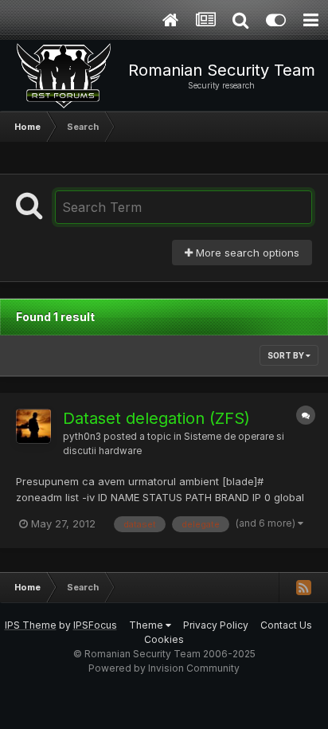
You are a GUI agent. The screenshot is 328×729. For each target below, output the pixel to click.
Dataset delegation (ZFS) (156, 418)
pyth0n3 (82, 436)
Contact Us (286, 625)
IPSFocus (95, 625)
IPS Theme (31, 625)
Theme (147, 625)
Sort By (286, 355)
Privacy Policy (215, 625)
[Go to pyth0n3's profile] (33, 426)
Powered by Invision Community (164, 668)
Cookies (164, 639)
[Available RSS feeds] (303, 587)
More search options (246, 252)
